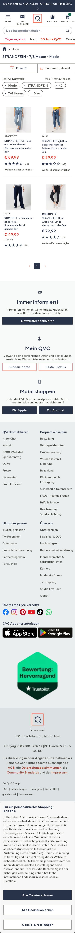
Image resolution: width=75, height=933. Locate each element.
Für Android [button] (55, 410)
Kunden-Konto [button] (19, 367)
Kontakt (7, 445)
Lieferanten (9, 477)
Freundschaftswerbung (17, 550)
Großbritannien (32, 736)
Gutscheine (9, 543)
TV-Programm (11, 536)
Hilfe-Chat (9, 438)
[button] (7, 19)
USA (18, 736)
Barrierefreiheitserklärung (56, 550)
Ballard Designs (19, 788)
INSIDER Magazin (13, 529)
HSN (5, 788)
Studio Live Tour (50, 588)
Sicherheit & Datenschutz (56, 488)
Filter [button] (21, 68)
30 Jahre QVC (51, 39)
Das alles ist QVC (51, 536)
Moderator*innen (51, 575)
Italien (46, 736)
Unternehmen (49, 529)
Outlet (44, 595)
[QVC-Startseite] (4, 49)
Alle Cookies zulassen (37, 895)
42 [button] (60, 85)
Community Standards (23, 772)
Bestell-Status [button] (55, 367)
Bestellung (47, 438)
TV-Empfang (48, 582)
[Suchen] (68, 30)
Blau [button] (36, 93)
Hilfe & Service (49, 502)
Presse (6, 470)
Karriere (45, 568)
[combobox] (33, 31)
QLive (6, 463)
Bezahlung (47, 470)
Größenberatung (50, 452)
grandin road (9, 794)
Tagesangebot (15, 39)
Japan (57, 736)
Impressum (59, 772)
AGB (11, 768)
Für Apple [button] (19, 410)
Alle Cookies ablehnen (38, 910)
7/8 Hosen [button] (15, 93)
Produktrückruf (12, 484)
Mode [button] (12, 85)
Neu (33, 39)
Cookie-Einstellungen (37, 925)
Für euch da (9, 563)
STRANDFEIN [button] (37, 85)
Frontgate (36, 788)
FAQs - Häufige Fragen (54, 495)
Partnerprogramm (13, 557)
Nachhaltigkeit (49, 543)
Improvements (27, 794)
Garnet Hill (51, 788)
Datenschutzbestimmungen (41, 768)
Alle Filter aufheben (58, 78)
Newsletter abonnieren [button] (37, 321)
